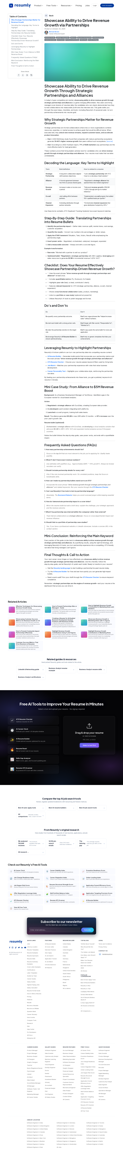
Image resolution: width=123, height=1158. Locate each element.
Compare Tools (31, 1020)
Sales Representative (69, 1056)
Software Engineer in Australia (95, 1135)
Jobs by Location (32, 947)
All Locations (67, 988)
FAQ (28, 1026)
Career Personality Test (56, 371)
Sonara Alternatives (87, 994)
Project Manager (32, 1053)
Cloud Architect (103, 1087)
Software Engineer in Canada (36, 1132)
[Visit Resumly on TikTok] (16, 947)
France (65, 961)
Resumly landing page (62, 568)
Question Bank (31, 1011)
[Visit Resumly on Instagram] (12, 947)
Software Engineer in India (35, 1123)
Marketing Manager (33, 1094)
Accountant (48, 1085)
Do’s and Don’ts (17, 44)
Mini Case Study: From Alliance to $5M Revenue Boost (25, 53)
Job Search (61, 40)
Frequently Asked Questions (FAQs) (24, 57)
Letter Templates (32, 973)
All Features (48, 967)
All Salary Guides (50, 1097)
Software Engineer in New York (36, 1138)
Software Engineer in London (65, 1126)
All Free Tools (85, 1111)
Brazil (64, 982)
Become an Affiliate (33, 1008)
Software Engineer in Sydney (35, 1144)
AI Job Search (49, 956)
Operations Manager (105, 1090)
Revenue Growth (50, 37)
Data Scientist (49, 1053)
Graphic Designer (32, 1062)
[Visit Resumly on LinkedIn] (22, 947)
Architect (30, 1077)
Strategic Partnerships (62, 37)
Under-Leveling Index (87, 1070)
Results (29, 1002)
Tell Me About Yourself (87, 944)
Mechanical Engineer (69, 1087)
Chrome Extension (50, 964)
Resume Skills (31, 958)
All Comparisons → (86, 1011)
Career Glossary (32, 1014)
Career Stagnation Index (88, 1067)
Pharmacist (48, 1076)
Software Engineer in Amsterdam (66, 1144)
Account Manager (68, 1050)
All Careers (66, 1099)
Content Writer (67, 1096)
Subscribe (87, 930)
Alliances (73, 37)
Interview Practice (50, 950)
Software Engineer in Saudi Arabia (96, 1132)
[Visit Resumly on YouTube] (25, 947)
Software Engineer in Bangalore (96, 1129)
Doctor (47, 1070)
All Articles (84, 971)
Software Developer (69, 1062)
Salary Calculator (32, 987)
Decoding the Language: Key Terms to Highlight (25, 26)
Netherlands (66, 964)
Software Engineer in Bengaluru (66, 1138)
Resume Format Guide (33, 990)
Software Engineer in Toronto (95, 1123)
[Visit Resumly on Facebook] (9, 947)
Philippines (66, 979)
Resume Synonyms (32, 956)
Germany (65, 958)
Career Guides (31, 979)
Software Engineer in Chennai (95, 1138)
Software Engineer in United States (37, 1129)
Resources (66, 5)
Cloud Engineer (49, 1064)
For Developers (31, 1032)
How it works (31, 1017)
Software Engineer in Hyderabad (66, 1132)
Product (38, 5)
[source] (109, 141)
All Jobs (59, 1147)
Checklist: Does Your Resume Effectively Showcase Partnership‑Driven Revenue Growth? (25, 38)
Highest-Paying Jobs (33, 985)
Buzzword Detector (65, 495)
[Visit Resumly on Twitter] (19, 947)
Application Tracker (51, 958)
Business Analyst (32, 1056)
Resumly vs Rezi (85, 985)
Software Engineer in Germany (66, 1123)
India (64, 956)
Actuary (47, 1082)
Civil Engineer (49, 1094)
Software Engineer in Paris (35, 1147)
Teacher (29, 1065)
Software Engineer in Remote (65, 1129)
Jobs (87, 5)
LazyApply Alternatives (87, 991)
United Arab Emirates (69, 970)
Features (29, 999)
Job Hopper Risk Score (87, 1073)
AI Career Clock (85, 1050)
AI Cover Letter (49, 947)
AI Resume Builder (98, 37)
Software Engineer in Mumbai (36, 1141)
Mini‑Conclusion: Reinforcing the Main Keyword (25, 62)
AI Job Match (49, 961)
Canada (65, 947)
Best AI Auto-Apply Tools (88, 979)
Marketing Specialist (69, 1059)
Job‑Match (51, 365)
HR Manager (30, 1086)
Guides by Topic (32, 976)
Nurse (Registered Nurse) (34, 1068)
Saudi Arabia (67, 973)
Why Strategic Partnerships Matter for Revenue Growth (25, 21)
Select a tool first (89, 745)
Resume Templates (33, 950)
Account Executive (104, 1064)
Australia (65, 953)
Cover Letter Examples (34, 967)
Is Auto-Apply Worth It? (87, 1002)
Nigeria (65, 985)
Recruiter (101, 1067)
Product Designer (68, 1093)
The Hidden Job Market (88, 952)
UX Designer (31, 1059)
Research (30, 1023)
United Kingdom (67, 950)
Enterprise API (31, 1038)
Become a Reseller (32, 1005)
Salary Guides (31, 982)
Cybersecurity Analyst (51, 1056)
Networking (83, 40)
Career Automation (50, 40)
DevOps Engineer (50, 1067)
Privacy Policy (103, 947)
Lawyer (29, 1074)
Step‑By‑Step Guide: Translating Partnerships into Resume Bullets (23, 32)
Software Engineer (50, 1050)
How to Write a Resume (34, 993)
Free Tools (51, 5)
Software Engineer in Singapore (66, 1141)
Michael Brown (54, 32)
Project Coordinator (69, 1079)
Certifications (31, 970)
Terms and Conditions (105, 944)
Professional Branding (72, 40)
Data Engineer (103, 1084)
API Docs (29, 1035)
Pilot (46, 1091)
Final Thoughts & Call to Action (22, 66)
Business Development (84, 37)
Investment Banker (50, 1079)
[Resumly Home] (16, 941)
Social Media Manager (34, 1083)
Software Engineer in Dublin (94, 1144)
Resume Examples (32, 953)
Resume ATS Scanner (87, 1105)
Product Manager (32, 1050)
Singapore (66, 967)
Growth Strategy (93, 40)
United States (67, 944)
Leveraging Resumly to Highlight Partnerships (23, 48)
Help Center (30, 1029)
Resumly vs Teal (85, 988)
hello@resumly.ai (107, 954)
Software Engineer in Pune (35, 1135)
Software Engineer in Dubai (94, 1126)
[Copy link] (31, 75)
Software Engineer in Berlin (94, 1141)
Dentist (47, 1073)
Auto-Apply (48, 953)
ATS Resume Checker (55, 362)
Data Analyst (31, 1080)
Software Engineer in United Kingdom (38, 1126)
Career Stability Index (87, 1053)
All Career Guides (32, 1097)
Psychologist (31, 1071)
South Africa (66, 976)
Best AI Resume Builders (88, 982)
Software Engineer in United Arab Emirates (69, 1135)
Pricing (79, 5)
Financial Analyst (50, 1088)
